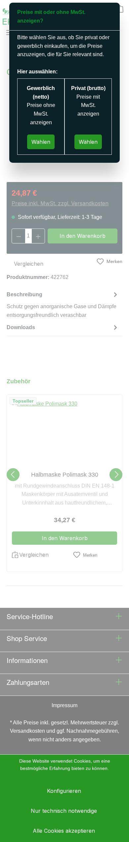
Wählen (40, 142)
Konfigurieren (64, 791)
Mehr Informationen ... (64, 776)
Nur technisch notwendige (64, 810)
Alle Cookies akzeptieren (64, 830)
